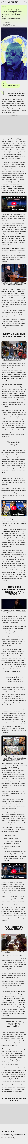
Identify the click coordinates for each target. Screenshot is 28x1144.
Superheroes (6, 1134)
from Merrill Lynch (20, 395)
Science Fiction (18, 1134)
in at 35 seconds (12, 248)
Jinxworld (17, 1072)
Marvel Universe (7, 1137)
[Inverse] (12, 2)
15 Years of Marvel (11, 86)
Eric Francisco (7, 22)
